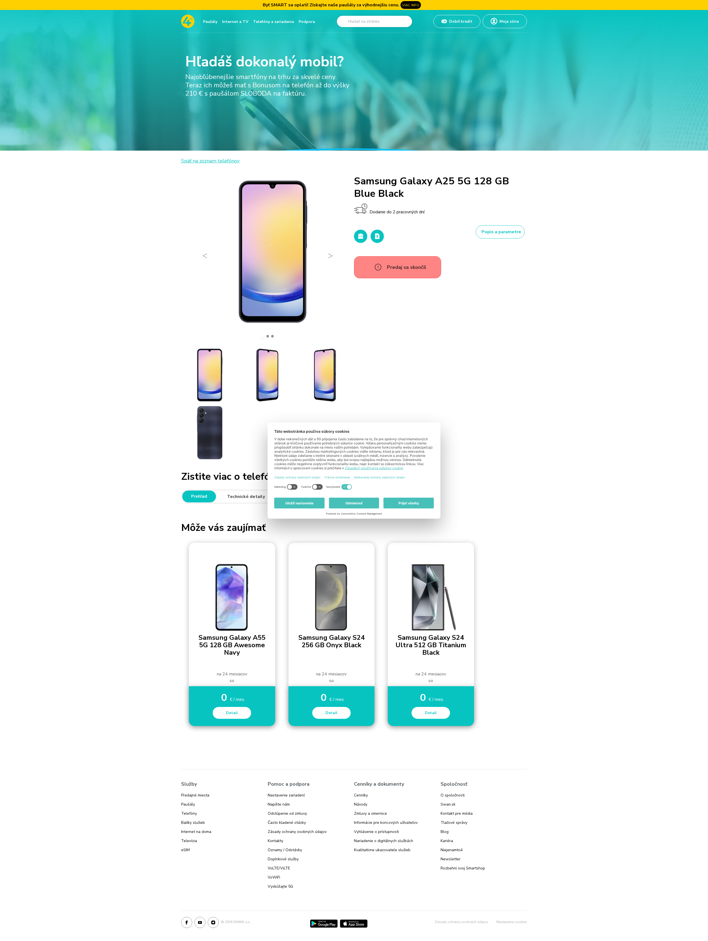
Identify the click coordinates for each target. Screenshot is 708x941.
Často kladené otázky (287, 822)
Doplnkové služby (283, 859)
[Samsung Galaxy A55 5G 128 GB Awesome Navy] (232, 597)
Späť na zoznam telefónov (210, 161)
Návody (360, 804)
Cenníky (361, 795)
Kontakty (275, 840)
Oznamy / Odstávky (285, 850)
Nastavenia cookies (511, 922)
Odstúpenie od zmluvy (287, 813)
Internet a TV (235, 21)
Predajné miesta (195, 795)
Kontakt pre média (457, 813)
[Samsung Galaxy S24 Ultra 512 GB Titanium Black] (430, 597)
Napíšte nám (279, 804)
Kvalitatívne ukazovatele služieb (382, 850)
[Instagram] (213, 923)
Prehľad (199, 496)
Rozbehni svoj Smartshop (463, 868)
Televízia (189, 840)
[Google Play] (324, 923)
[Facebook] (186, 923)
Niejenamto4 (452, 850)
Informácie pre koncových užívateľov (386, 822)
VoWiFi (274, 877)
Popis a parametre (501, 232)
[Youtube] (199, 923)
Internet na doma (196, 831)
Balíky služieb (193, 822)
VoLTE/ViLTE (279, 868)
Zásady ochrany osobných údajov (297, 831)
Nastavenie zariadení (286, 795)
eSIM (185, 850)
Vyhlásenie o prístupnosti (376, 831)
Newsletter (450, 859)
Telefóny (189, 813)
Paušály (210, 21)
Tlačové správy (454, 822)
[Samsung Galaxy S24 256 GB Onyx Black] (331, 597)
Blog (445, 831)
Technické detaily (246, 497)
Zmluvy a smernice (370, 813)
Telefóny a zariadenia (273, 21)
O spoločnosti (453, 795)
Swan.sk (448, 804)
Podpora (307, 21)
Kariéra (447, 840)
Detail (232, 712)
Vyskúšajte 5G (280, 886)
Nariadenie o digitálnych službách (383, 840)
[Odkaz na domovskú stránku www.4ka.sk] (187, 21)
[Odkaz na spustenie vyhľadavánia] (343, 21)
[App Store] (354, 923)
